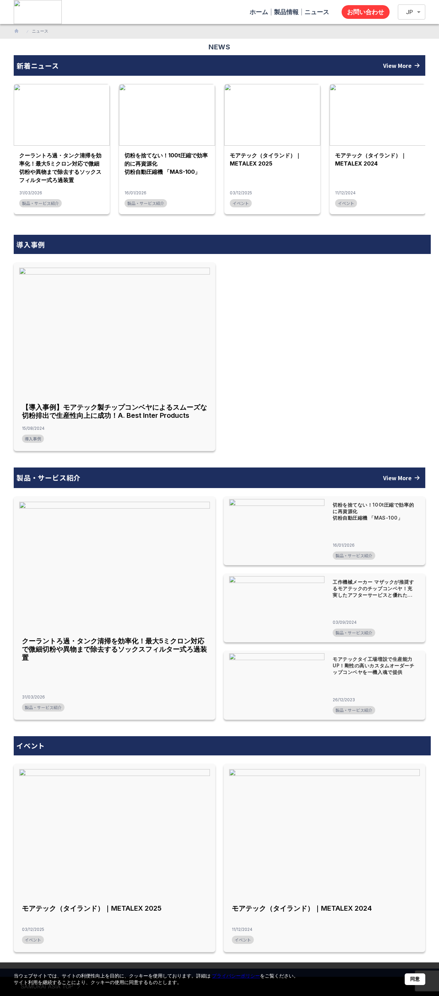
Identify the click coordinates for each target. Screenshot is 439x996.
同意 (415, 979)
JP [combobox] (409, 12)
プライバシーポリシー (236, 976)
